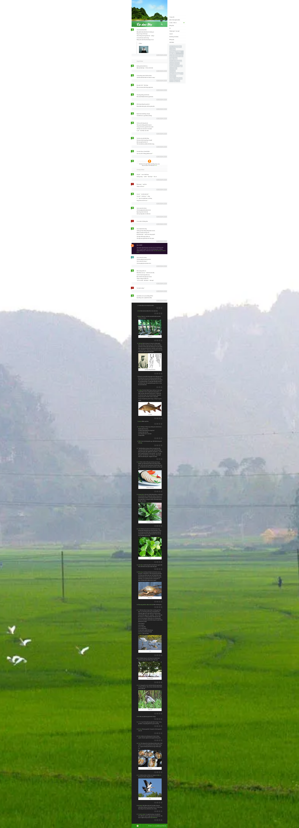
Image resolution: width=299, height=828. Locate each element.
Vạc (139, 775)
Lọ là (139, 426)
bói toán (172, 71)
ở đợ (182, 73)
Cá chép (140, 390)
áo (182, 56)
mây (180, 78)
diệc (159, 775)
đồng (171, 66)
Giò (139, 462)
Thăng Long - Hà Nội (176, 52)
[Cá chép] (150, 407)
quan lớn (172, 63)
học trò (177, 81)
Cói (139, 685)
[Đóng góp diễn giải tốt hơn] (159, 308)
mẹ (174, 49)
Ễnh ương (140, 572)
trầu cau (174, 78)
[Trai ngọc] (150, 758)
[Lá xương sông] (150, 512)
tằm (171, 76)
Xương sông (141, 494)
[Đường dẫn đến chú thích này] (157, 308)
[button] (162, 24)
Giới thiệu (171, 42)
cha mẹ (173, 58)
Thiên (139, 441)
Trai (139, 743)
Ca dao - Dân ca (173, 22)
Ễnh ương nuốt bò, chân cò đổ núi (145, 604)
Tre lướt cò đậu (141, 814)
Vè (170, 28)
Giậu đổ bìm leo (153, 817)
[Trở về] (161, 308)
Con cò (140, 633)
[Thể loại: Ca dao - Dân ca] (132, 29)
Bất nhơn (140, 805)
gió (181, 66)
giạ (141, 443)
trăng (179, 61)
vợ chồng (175, 73)
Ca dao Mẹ (146, 24)
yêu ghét (173, 61)
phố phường (172, 68)
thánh (174, 76)
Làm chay (140, 565)
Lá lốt (139, 529)
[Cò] (150, 642)
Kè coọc (140, 729)
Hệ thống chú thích (173, 36)
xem (156, 165)
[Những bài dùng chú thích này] (157, 313)
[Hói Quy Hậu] (150, 669)
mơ (176, 68)
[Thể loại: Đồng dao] (132, 257)
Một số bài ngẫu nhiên (174, 20)
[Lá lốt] (150, 547)
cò (160, 775)
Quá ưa (139, 421)
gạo (171, 56)
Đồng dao (171, 25)
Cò (138, 610)
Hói (139, 658)
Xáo (139, 311)
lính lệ (171, 81)
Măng (139, 316)
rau (171, 49)
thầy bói (176, 66)
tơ (173, 56)
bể (177, 46)
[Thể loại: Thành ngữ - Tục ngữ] (132, 184)
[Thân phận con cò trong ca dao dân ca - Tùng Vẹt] (144, 49)
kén (179, 56)
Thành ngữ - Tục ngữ (174, 31)
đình (180, 46)
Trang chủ (171, 17)
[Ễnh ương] (150, 589)
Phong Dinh (177, 63)
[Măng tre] (150, 327)
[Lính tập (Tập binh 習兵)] (150, 360)
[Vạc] (150, 787)
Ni (138, 716)
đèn (176, 56)
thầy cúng (173, 46)
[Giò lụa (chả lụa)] (150, 478)
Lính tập (140, 343)
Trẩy (139, 736)
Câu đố (171, 34)
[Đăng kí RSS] (138, 826)
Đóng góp (171, 39)
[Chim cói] (150, 699)
